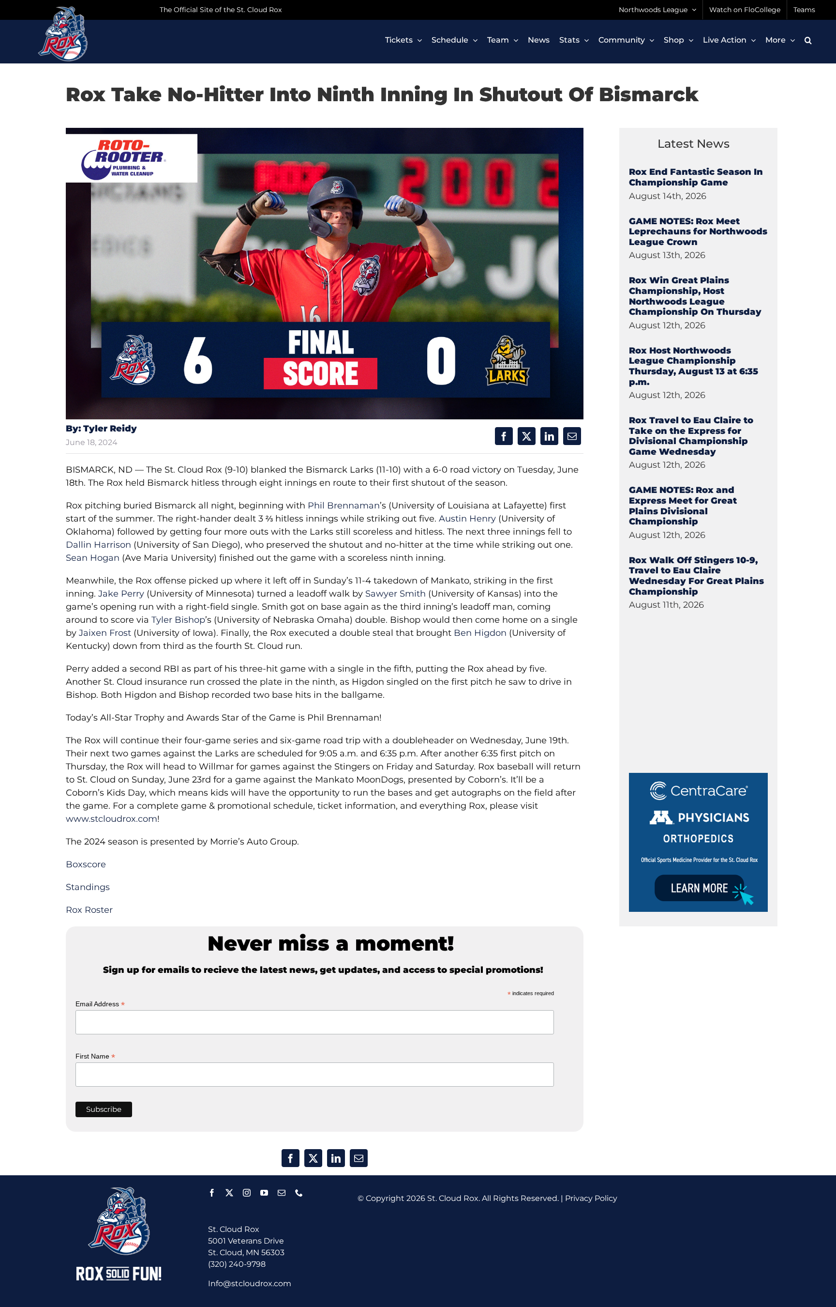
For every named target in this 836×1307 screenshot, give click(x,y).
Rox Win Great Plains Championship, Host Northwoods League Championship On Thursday (695, 296)
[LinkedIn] (549, 436)
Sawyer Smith (395, 593)
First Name (95, 1056)
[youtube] (264, 1193)
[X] (526, 436)
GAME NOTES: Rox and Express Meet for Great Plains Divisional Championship (683, 506)
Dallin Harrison (98, 544)
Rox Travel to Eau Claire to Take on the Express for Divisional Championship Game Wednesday (691, 436)
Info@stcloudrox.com (249, 1283)
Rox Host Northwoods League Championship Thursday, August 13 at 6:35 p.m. (693, 366)
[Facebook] (504, 436)
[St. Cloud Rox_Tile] (698, 776)
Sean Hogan (92, 558)
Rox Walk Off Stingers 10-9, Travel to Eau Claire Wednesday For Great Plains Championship (696, 576)
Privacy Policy (591, 1198)
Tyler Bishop (178, 620)
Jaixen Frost (105, 633)
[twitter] (229, 1193)
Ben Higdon (480, 633)
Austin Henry (467, 518)
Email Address (100, 1004)
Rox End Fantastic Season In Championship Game (696, 177)
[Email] (572, 436)
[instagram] (247, 1193)
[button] (808, 40)
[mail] (281, 1193)
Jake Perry (121, 593)
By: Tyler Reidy (101, 428)
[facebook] (212, 1193)
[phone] (299, 1193)
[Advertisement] (701, 712)
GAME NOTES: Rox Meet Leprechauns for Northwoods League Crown (698, 231)
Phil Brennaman (344, 505)
